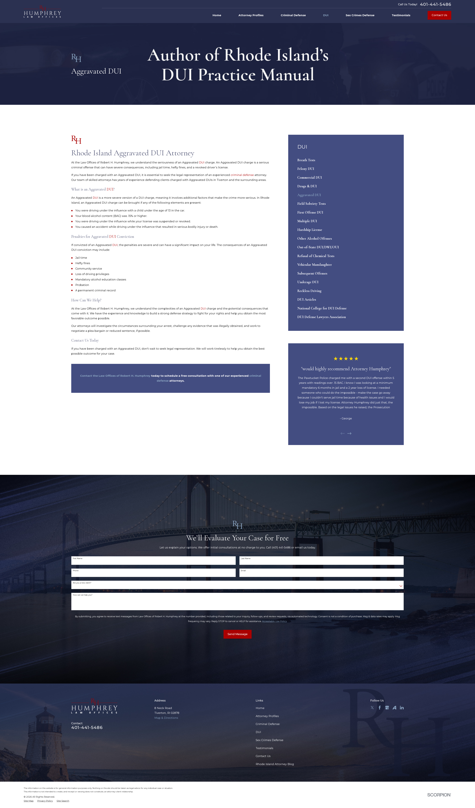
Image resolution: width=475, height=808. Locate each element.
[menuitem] (345, 160)
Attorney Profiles (267, 716)
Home (260, 708)
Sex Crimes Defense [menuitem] (360, 15)
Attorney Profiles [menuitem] (250, 15)
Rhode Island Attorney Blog (275, 764)
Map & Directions (166, 718)
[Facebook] (380, 708)
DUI (201, 162)
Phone (76, 571)
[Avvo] (394, 708)
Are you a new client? (82, 583)
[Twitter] (372, 708)
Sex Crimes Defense (269, 740)
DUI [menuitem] (325, 15)
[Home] (42, 11)
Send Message (238, 634)
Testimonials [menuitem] (401, 15)
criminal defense (242, 175)
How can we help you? (82, 595)
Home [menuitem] (217, 15)
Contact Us (439, 15)
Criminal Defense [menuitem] (293, 15)
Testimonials (264, 748)
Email (243, 571)
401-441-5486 (435, 4)
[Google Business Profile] (387, 708)
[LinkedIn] (402, 708)
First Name (77, 558)
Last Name (245, 558)
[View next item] (349, 433)
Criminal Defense (268, 724)
